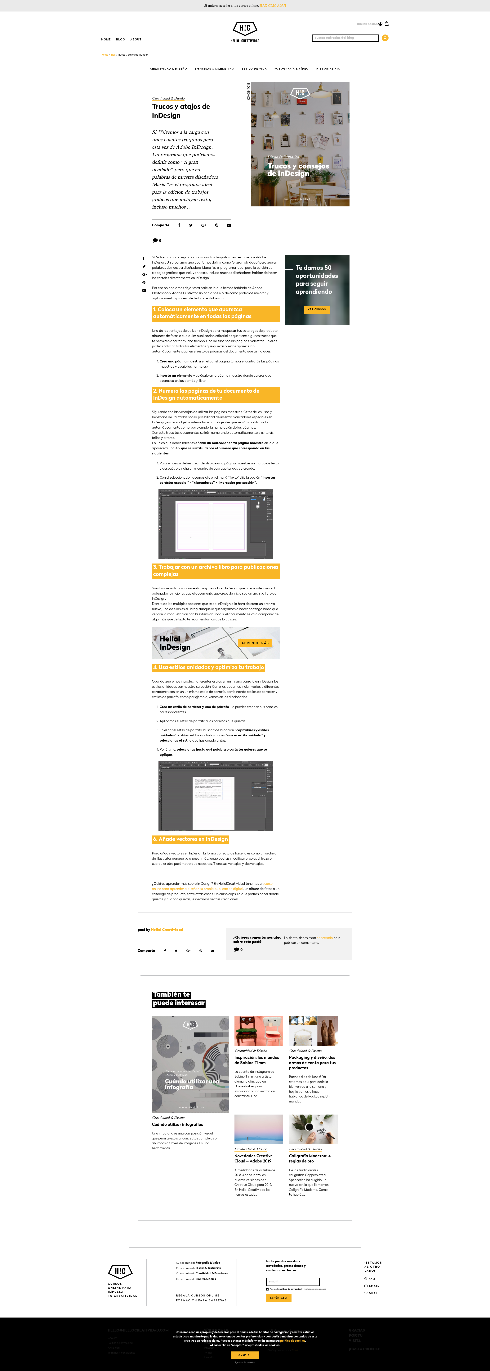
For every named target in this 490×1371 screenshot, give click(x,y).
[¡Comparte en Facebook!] (179, 225)
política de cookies (292, 1341)
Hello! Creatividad (167, 930)
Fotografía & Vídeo (291, 69)
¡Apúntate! (278, 1298)
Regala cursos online (198, 1295)
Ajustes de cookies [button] (245, 1362)
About (136, 39)
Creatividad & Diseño (168, 69)
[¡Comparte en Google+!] (203, 225)
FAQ (371, 1279)
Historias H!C (328, 69)
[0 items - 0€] (387, 23)
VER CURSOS (317, 310)
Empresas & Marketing (214, 69)
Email (373, 1286)
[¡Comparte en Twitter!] (191, 225)
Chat (373, 1293)
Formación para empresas (201, 1300)
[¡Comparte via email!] (229, 225)
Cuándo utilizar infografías (177, 1125)
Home (106, 39)
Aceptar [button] (245, 1355)
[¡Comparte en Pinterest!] (216, 225)
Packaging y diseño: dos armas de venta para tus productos (312, 1063)
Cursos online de (198, 1263)
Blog (120, 39)
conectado (325, 938)
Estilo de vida (254, 69)
